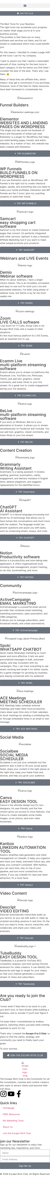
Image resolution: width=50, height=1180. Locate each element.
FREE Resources (11, 1114)
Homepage (8, 1108)
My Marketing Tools (13, 1120)
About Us (8, 1127)
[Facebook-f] (18, 1093)
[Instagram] (3, 1093)
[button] (25, 5)
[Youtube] (11, 1093)
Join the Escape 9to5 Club (17, 1133)
